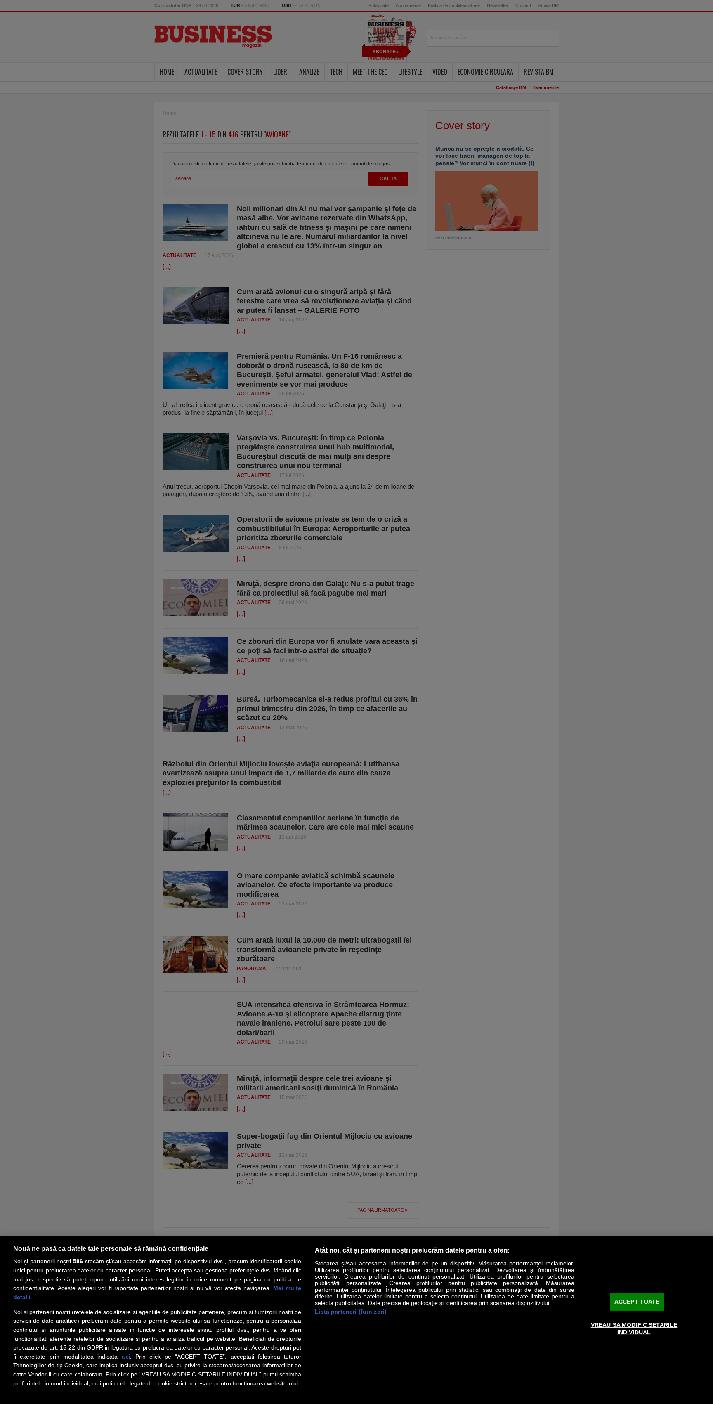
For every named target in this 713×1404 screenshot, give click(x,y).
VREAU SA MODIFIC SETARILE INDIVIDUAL (634, 1328)
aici (126, 1357)
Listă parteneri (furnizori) (351, 1311)
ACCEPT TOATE (637, 1301)
